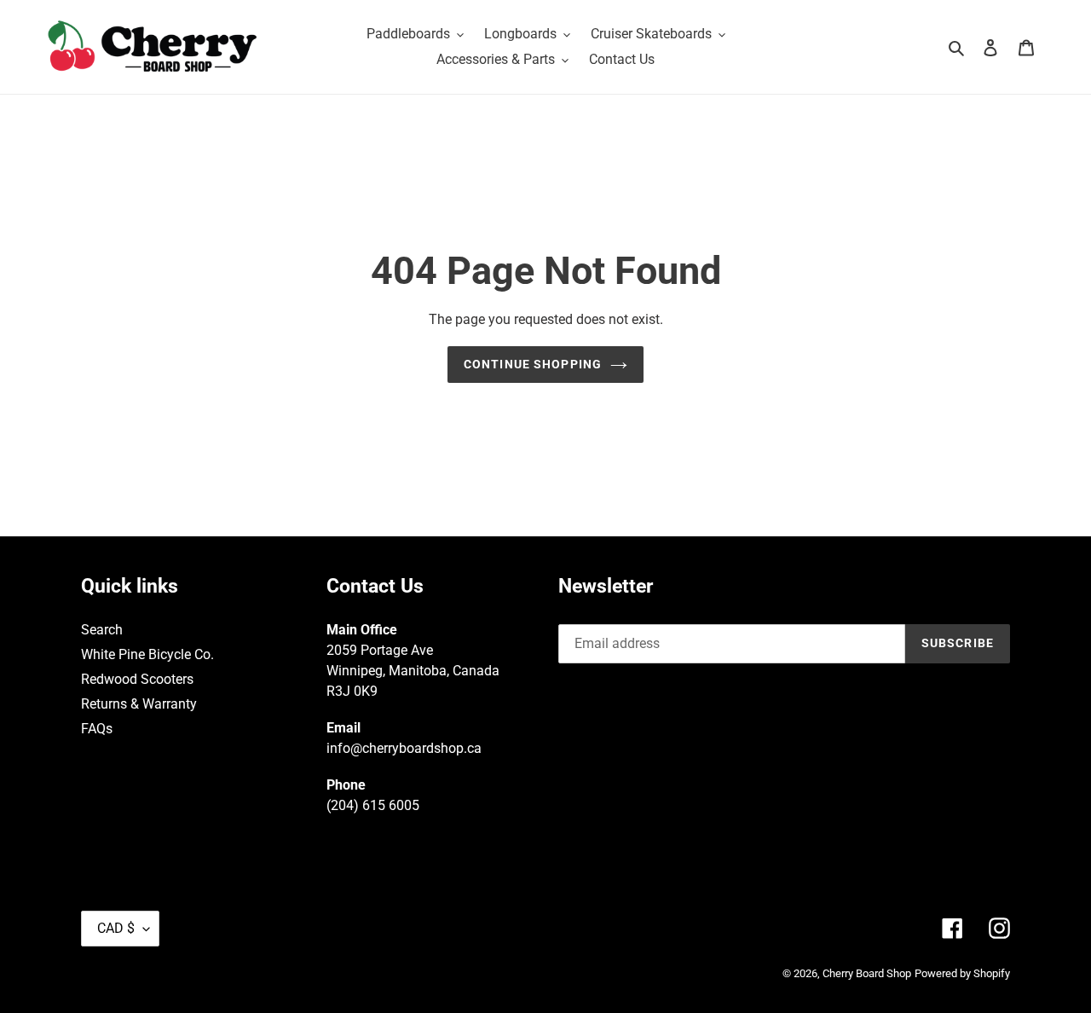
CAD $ (116, 928)
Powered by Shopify (962, 973)
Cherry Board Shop (867, 973)
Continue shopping (533, 364)
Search (102, 630)
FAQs (97, 729)
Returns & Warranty (139, 704)
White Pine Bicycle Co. (147, 654)
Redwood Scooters (137, 679)
